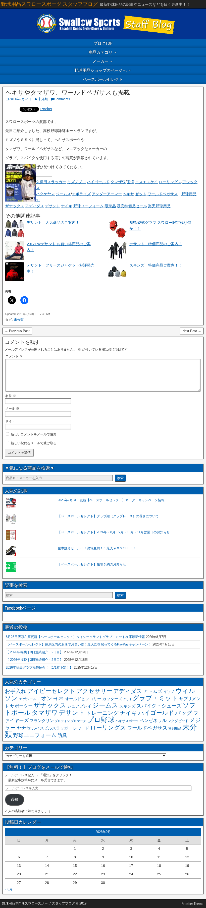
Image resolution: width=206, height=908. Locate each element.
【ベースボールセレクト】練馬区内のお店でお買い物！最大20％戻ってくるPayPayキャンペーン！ (78, 644)
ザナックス (14, 206)
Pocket (46, 109)
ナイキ (66, 206)
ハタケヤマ (45, 194)
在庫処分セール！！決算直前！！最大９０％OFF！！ (97, 548)
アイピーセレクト (51, 691)
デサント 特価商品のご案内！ (155, 244)
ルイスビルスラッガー (52, 728)
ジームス (63, 194)
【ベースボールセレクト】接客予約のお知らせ (92, 564)
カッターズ (112, 698)
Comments (62, 99)
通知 (14, 800)
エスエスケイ (146, 182)
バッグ (183, 713)
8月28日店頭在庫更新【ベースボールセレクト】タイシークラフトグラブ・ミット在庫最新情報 (75, 637)
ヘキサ (128, 194)
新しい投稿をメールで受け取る (34, 443)
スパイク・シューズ (159, 705)
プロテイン (62, 721)
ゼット (140, 194)
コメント (14, 356)
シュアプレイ (79, 706)
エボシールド (29, 699)
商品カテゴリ (100, 52)
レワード (81, 728)
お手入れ (15, 691)
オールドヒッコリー (83, 698)
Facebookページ (20, 608)
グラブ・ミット (155, 697)
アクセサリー (94, 691)
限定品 (110, 206)
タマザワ (118, 182)
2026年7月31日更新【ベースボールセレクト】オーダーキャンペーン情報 (111, 500)
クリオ (127, 699)
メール (12, 408)
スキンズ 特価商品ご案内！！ (155, 265)
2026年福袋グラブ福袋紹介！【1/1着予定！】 (39, 667)
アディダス (34, 206)
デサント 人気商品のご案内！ (53, 222)
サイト (10, 421)
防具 (62, 735)
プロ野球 (101, 720)
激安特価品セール (132, 206)
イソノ (169, 691)
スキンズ (127, 706)
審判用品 (174, 728)
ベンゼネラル (153, 720)
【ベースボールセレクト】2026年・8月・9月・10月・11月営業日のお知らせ (114, 532)
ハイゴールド (98, 182)
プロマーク (78, 721)
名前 (10, 396)
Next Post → (191, 331)
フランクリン (42, 720)
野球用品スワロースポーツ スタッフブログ (49, 4)
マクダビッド (178, 721)
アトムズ (152, 691)
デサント (52, 206)
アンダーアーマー (107, 194)
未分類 (43, 99)
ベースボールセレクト (103, 79)
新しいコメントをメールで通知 (34, 434)
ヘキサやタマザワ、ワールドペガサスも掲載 (67, 92)
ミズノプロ (76, 182)
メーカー (100, 61)
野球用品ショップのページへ (100, 70)
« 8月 (9, 889)
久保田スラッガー (51, 182)
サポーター (21, 705)
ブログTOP (103, 43)
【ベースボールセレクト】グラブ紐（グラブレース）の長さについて (108, 516)
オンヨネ (52, 698)
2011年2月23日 (20, 99)
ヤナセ (24, 728)
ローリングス (170, 182)
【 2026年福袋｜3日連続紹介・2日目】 (34, 652)
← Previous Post (17, 331)
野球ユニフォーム (88, 206)
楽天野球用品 (159, 206)
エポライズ (81, 194)
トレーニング (102, 713)
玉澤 (130, 182)
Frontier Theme (192, 903)
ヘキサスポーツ (127, 721)
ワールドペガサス (162, 194)
